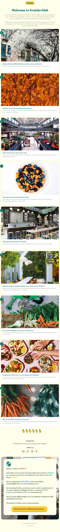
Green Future (26, 444)
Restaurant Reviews (36, 444)
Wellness (44, 444)
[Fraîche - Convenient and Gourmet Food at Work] (30, 3)
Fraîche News (18, 444)
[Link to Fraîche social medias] (23, 452)
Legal (28, 525)
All (13, 444)
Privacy (31, 525)
